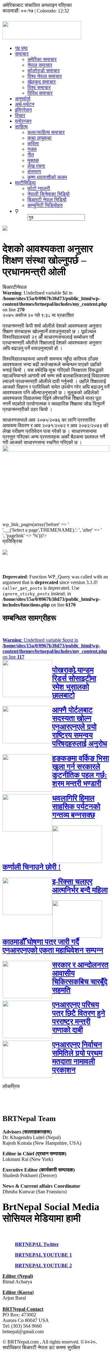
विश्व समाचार (39, 87)
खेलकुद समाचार (41, 81)
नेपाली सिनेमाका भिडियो (48, 194)
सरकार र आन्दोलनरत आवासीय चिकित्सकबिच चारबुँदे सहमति (80, 977)
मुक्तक (33, 160)
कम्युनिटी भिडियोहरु (45, 205)
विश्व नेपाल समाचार (44, 76)
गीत (30, 154)
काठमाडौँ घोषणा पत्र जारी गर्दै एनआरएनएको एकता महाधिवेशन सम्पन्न (52, 946)
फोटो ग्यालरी (38, 188)
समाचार (22, 53)
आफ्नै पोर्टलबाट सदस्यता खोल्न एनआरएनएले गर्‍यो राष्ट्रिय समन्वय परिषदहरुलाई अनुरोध (79, 727)
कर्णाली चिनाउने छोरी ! (31, 867)
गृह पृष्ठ (21, 48)
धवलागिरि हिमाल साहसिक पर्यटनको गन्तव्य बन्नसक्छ (76, 806)
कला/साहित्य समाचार (46, 132)
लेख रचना (36, 166)
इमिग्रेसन (23, 110)
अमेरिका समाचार (42, 59)
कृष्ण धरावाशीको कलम (47, 177)
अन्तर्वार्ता (22, 98)
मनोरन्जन (23, 121)
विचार (20, 115)
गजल (32, 149)
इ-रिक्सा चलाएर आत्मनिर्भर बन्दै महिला (80, 886)
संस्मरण (34, 171)
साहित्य (21, 126)
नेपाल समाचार (39, 65)
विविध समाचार (40, 93)
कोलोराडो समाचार (43, 70)
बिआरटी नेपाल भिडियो (47, 199)
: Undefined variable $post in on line (54, 648)
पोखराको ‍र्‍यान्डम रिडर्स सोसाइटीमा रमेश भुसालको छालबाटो (74, 682)
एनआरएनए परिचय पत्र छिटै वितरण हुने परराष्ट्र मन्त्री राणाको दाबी (78, 1017)
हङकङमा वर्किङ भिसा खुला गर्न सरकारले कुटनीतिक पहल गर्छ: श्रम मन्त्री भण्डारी (80, 771)
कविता (33, 143)
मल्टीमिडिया (25, 182)
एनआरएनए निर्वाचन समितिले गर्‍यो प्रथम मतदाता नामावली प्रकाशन (77, 1057)
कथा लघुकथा (39, 138)
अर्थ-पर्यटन (24, 104)
